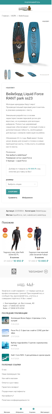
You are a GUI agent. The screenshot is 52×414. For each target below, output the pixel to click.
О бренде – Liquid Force (16, 161)
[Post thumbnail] (5, 321)
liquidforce (17, 215)
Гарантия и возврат (10, 387)
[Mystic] (14, 271)
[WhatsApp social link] (14, 2)
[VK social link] (17, 2)
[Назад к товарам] (45, 15)
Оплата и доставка (10, 383)
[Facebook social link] (3, 2)
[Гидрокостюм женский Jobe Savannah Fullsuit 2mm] (38, 238)
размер (9, 179)
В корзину (12, 192)
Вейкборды (24, 16)
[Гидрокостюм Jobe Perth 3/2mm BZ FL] (13, 238)
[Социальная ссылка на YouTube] (9, 2)
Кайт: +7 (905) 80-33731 (14, 306)
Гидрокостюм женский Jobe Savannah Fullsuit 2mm (38, 254)
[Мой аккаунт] (49, 8)
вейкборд (41, 215)
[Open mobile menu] (3, 8)
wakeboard (32, 215)
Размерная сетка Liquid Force (19, 158)
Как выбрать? (8, 396)
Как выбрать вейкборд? (16, 155)
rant (24, 215)
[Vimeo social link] (12, 2)
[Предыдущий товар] (42, 15)
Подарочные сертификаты (13, 391)
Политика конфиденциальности (15, 400)
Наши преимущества (11, 374)
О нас (4, 369)
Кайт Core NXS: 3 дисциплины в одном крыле (30, 355)
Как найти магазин (10, 378)
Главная (5, 16)
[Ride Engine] (38, 271)
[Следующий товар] (48, 15)
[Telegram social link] (20, 2)
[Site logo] (26, 8)
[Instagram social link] (6, 2)
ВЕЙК (13, 16)
